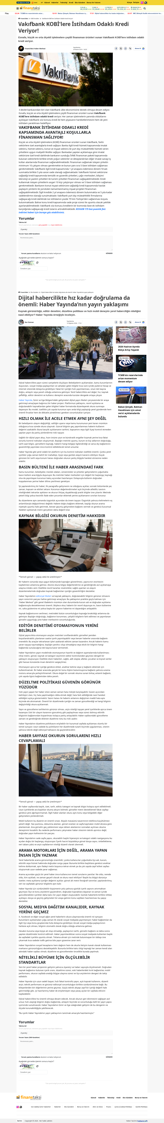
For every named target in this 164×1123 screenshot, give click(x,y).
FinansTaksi (24, 19)
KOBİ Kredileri (35, 19)
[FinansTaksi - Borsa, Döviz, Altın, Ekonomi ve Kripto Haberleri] (29, 1097)
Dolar (83, 7)
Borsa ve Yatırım (93, 2)
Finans (108, 1107)
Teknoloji (63, 2)
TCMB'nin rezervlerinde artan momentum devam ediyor (130, 378)
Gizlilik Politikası (141, 1107)
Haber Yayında (25, 400)
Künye (129, 2)
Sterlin (108, 7)
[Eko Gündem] (131, 335)
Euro (95, 7)
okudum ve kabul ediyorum (41, 253)
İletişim (136, 2)
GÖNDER (109, 253)
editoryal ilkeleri (43, 596)
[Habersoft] (142, 1121)
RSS (20, 1121)
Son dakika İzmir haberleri (41, 1107)
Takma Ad (22, 222)
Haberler (54, 2)
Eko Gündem (80, 2)
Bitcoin (122, 7)
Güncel (47, 2)
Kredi (71, 2)
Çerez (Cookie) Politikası (123, 1107)
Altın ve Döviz (98, 1107)
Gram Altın (135, 7)
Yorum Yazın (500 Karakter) (29, 234)
